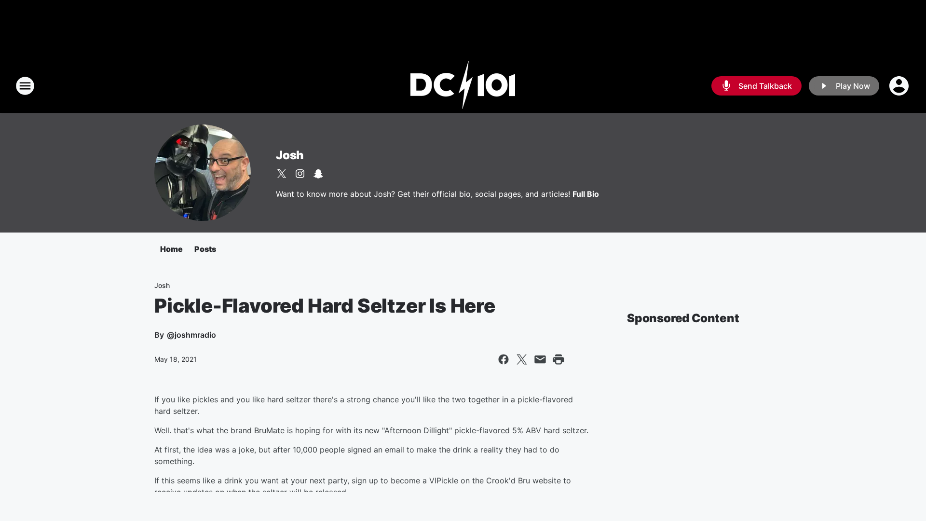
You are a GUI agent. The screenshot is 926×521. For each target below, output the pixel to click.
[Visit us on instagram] (300, 173)
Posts (205, 249)
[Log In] (900, 86)
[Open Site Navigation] (25, 86)
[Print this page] (558, 359)
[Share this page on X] (522, 359)
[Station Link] (463, 86)
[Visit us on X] (281, 173)
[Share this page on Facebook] (503, 359)
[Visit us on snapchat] (318, 173)
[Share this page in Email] (540, 359)
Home (171, 249)
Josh (290, 155)
